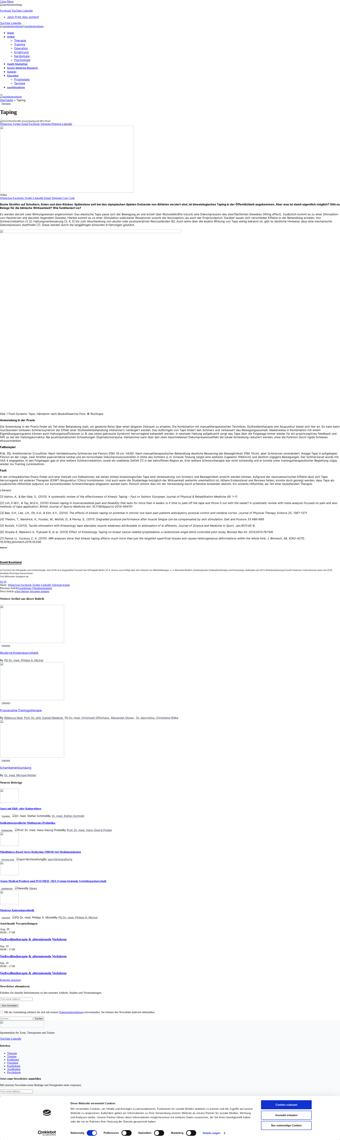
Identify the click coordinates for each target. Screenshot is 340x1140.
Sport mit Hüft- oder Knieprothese (20, 808)
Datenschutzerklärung (71, 1012)
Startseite (6, 100)
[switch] (126, 1133)
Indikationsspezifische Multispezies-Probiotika (27, 822)
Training (19, 44)
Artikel (11, 36)
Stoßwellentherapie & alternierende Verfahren (33, 939)
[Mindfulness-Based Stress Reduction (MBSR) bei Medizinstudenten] (9, 845)
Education (13, 75)
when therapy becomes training (31, 591)
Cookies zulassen (286, 1104)
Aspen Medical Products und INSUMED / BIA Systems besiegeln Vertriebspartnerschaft (53, 881)
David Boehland (30, 121)
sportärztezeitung (60, 859)
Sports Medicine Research (22, 67)
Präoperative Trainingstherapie (21, 710)
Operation (21, 48)
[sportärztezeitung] (22, 26)
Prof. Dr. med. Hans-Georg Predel (89, 830)
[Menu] (1, 94)
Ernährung (21, 52)
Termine (19, 83)
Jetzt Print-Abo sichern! (23, 17)
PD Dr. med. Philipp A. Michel (23, 660)
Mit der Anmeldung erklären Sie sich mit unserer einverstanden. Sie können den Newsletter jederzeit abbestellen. (79, 1012)
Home (10, 32)
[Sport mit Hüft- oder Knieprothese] (9, 801)
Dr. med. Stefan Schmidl (68, 816)
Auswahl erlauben (286, 1115)
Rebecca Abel (13, 717)
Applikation (13, 1069)
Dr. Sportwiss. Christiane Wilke (157, 717)
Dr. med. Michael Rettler (20, 775)
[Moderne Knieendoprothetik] (9, 903)
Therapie (20, 40)
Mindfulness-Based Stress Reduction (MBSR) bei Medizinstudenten (40, 851)
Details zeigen (211, 1133)
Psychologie (22, 60)
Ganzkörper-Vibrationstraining (35, 588)
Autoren (11, 71)
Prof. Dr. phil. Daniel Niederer (43, 717)
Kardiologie (22, 56)
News (33, 888)
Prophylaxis (22, 79)
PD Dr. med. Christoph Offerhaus (87, 717)
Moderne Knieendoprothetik (19, 653)
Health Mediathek (17, 63)
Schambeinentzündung (15, 768)
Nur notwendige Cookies (286, 1125)
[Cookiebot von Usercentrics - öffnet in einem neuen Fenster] (47, 1133)
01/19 (3, 581)
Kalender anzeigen (10, 979)
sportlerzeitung (16, 87)
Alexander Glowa (122, 717)
